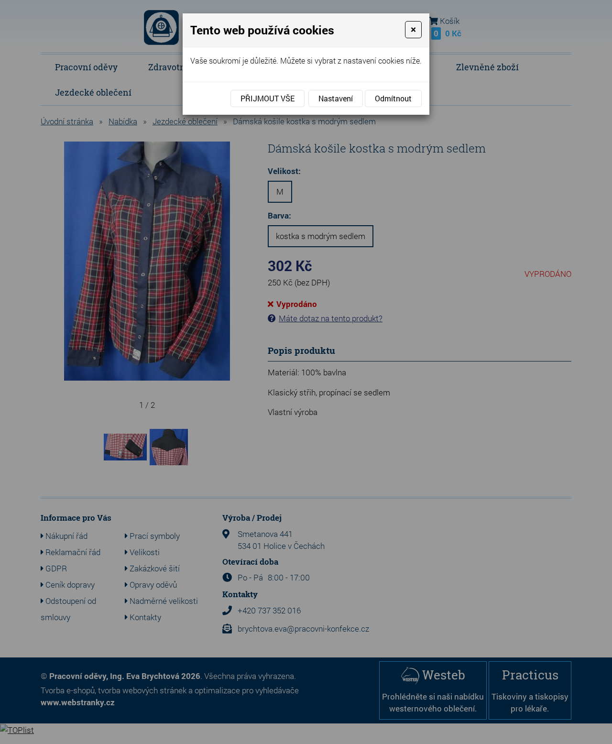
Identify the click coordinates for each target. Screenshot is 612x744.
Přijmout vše (267, 98)
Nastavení (335, 98)
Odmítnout (393, 98)
